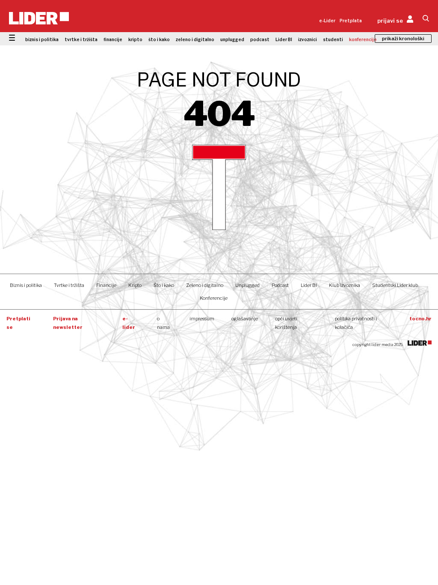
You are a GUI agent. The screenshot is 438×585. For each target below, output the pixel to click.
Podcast (280, 285)
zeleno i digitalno (195, 39)
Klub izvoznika (344, 285)
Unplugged (247, 285)
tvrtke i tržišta (81, 39)
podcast (259, 39)
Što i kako (164, 285)
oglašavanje (244, 319)
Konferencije (214, 298)
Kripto (135, 285)
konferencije (363, 39)
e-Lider (327, 20)
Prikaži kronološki (403, 39)
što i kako (159, 39)
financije (113, 39)
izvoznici (307, 39)
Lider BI (283, 39)
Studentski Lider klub (395, 285)
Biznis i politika (26, 285)
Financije (106, 285)
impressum (201, 319)
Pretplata (351, 20)
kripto (135, 39)
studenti (333, 39)
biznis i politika (42, 39)
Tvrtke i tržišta (69, 285)
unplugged (232, 39)
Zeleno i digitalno (204, 285)
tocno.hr (420, 319)
